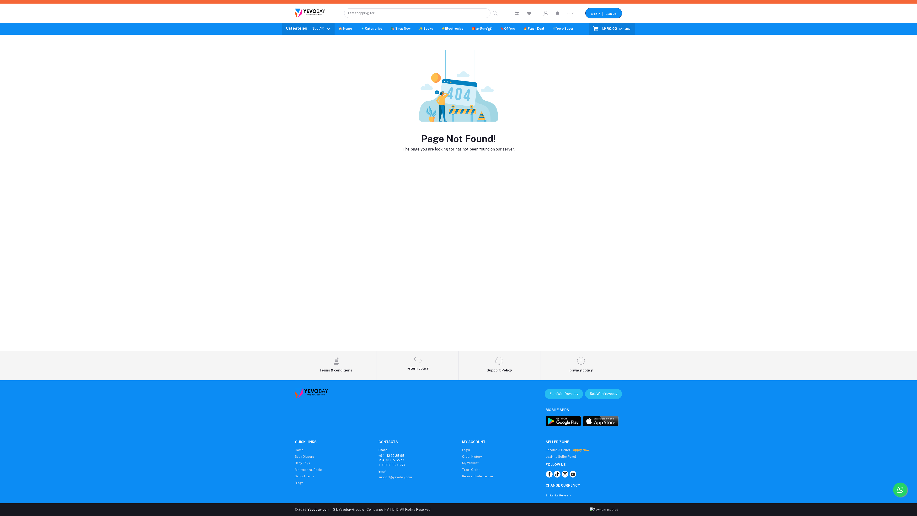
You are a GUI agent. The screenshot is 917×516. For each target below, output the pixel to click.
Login (466, 450)
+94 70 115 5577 (391, 460)
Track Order (471, 470)
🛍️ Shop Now (401, 28)
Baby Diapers (304, 456)
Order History (472, 456)
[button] (558, 13)
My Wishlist (470, 463)
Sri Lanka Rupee (557, 495)
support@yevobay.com (395, 477)
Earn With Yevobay (563, 394)
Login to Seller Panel (561, 456)
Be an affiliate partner (477, 476)
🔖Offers (507, 28)
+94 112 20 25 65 (391, 455)
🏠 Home (345, 28)
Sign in (595, 14)
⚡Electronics (452, 28)
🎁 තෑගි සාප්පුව (482, 28)
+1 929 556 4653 (392, 465)
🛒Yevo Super (563, 28)
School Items (304, 476)
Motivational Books (309, 470)
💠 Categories (371, 28)
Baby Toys (302, 463)
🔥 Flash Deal (533, 28)
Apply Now (581, 450)
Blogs (299, 483)
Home (299, 450)
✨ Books (426, 28)
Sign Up (611, 14)
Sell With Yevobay (603, 394)
